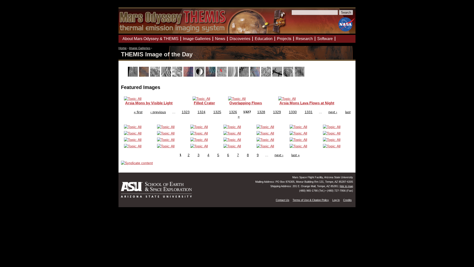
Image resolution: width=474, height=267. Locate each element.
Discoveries (240, 39)
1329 (277, 112)
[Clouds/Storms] (177, 75)
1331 (309, 112)
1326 (233, 112)
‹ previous (158, 112)
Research (304, 39)
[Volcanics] (289, 75)
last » (295, 155)
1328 (261, 112)
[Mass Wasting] (244, 75)
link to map (346, 186)
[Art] (133, 75)
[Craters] (200, 75)
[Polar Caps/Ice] (266, 75)
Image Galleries (139, 48)
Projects (284, 39)
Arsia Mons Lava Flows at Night (306, 103)
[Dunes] (211, 75)
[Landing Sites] (222, 75)
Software (325, 39)
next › (332, 112)
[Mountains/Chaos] (255, 75)
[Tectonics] (277, 75)
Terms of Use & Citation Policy (311, 200)
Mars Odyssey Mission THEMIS (132, 6)
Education (264, 39)
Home (122, 48)
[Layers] (233, 75)
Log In (336, 200)
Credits (347, 200)
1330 (293, 112)
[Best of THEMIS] (144, 75)
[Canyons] (155, 75)
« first (138, 112)
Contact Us (282, 200)
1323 (186, 112)
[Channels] (166, 75)
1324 (201, 112)
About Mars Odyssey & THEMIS (150, 39)
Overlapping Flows (245, 103)
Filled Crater (204, 103)
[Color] (189, 75)
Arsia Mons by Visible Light (149, 103)
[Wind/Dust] (300, 75)
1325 (217, 112)
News (220, 39)
